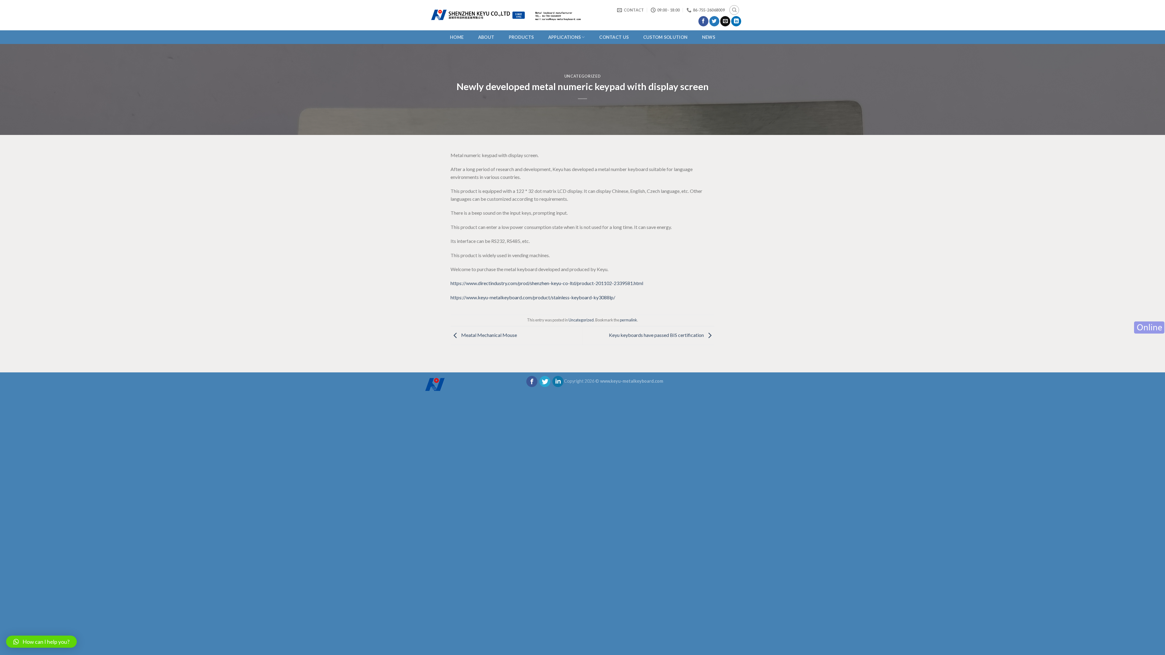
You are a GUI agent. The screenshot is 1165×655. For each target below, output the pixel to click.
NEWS (708, 37)
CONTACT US (614, 37)
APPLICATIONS (564, 37)
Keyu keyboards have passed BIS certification (657, 335)
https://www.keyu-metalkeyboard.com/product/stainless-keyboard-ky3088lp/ (533, 297)
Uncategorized (582, 76)
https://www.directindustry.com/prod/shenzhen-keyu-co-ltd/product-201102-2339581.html (547, 283)
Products (521, 37)
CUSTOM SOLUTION (665, 37)
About (486, 37)
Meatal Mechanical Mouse (488, 335)
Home (457, 37)
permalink (628, 319)
